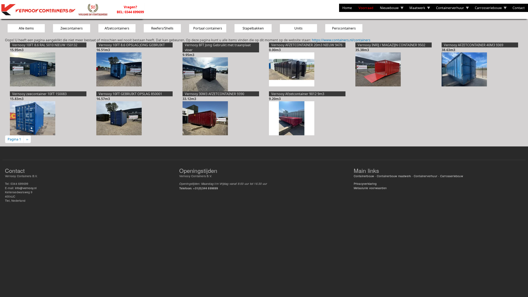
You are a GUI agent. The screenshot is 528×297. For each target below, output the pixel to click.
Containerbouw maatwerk (394, 176)
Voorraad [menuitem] (365, 8)
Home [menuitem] (347, 8)
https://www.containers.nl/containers (341, 40)
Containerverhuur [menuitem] (448, 9)
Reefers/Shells (162, 28)
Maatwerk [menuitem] (415, 9)
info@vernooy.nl (26, 188)
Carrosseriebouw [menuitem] (486, 9)
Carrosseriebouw (451, 176)
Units (298, 28)
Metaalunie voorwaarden (370, 188)
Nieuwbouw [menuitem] (388, 9)
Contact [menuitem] (519, 8)
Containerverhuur (425, 176)
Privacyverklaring (365, 184)
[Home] (56, 9)
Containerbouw (364, 176)
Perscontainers (344, 28)
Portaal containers (207, 28)
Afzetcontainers (117, 28)
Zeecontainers (71, 28)
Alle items (26, 28)
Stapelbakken (253, 28)
